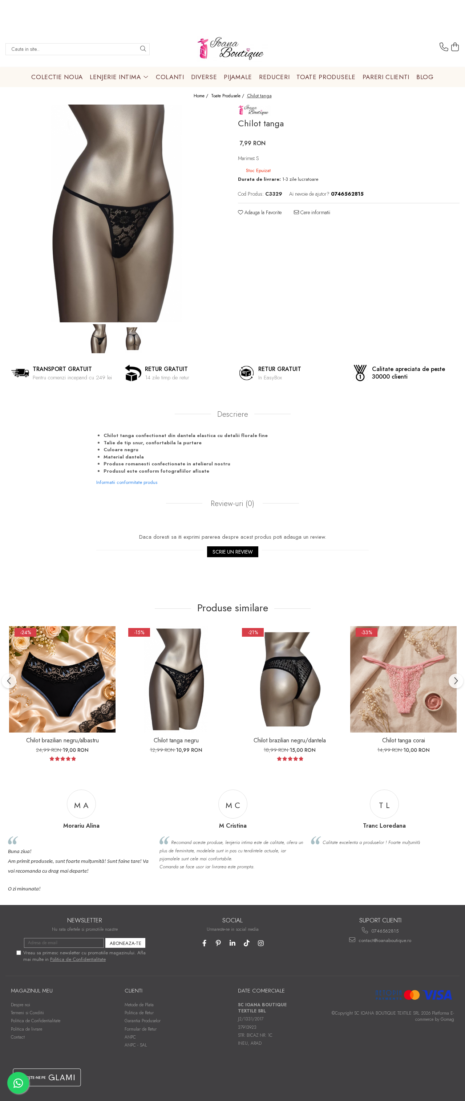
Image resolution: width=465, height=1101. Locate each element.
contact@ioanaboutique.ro (384, 940)
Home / (202, 96)
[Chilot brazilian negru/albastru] (62, 679)
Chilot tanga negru (176, 740)
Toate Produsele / (228, 96)
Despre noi (20, 1005)
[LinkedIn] (232, 943)
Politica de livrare (26, 1029)
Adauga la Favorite (262, 212)
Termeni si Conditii (27, 1013)
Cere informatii (314, 212)
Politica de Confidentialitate (78, 959)
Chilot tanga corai (403, 740)
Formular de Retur (141, 1029)
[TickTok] (246, 943)
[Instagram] (261, 943)
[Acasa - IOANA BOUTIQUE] (232, 49)
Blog (425, 77)
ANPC (130, 1037)
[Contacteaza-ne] (444, 47)
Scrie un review (233, 551)
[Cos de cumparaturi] (455, 47)
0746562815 (384, 930)
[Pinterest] (218, 943)
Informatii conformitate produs (126, 482)
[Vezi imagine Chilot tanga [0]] (99, 338)
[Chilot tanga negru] (176, 679)
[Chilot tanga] (116, 213)
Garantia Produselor (143, 1021)
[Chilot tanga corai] (403, 679)
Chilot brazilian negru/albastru (62, 740)
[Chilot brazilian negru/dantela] (289, 679)
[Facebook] (204, 943)
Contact (18, 1037)
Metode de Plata (139, 1005)
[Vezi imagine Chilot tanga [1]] (133, 338)
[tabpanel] (116, 213)
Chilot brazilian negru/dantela (290, 740)
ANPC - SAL (136, 1045)
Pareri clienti (386, 77)
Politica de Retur (139, 1013)
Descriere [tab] (232, 414)
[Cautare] (143, 49)
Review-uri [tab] (231, 503)
